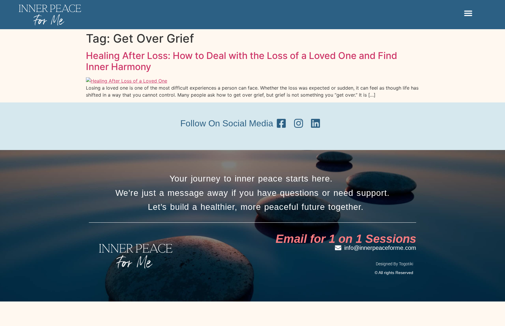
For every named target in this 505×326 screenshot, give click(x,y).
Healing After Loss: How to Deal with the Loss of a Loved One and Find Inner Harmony (241, 61)
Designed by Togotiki (394, 264)
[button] (468, 13)
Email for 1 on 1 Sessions (346, 238)
